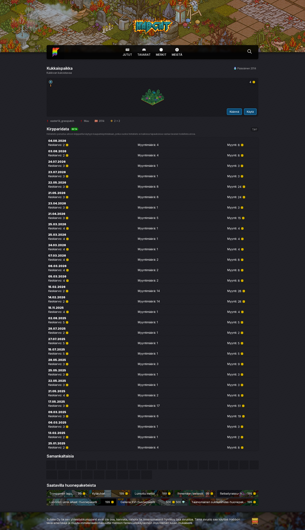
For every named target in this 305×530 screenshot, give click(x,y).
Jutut (127, 54)
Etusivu (55, 49)
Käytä (250, 111)
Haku (249, 52)
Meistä (177, 54)
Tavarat (144, 54)
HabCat (136, 19)
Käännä (234, 111)
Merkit (161, 54)
